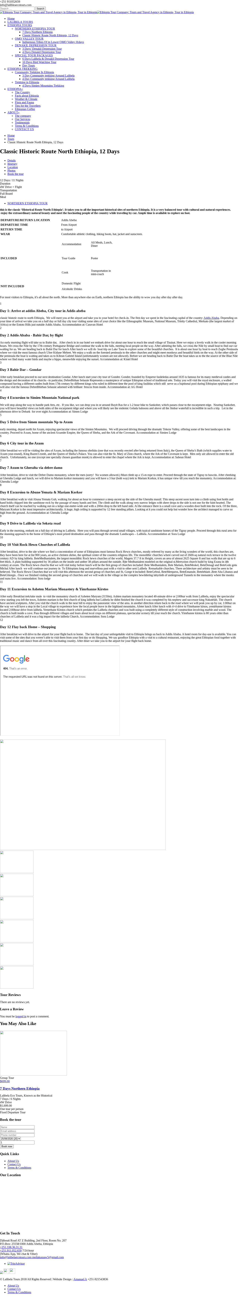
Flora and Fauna (24, 102)
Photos (11, 170)
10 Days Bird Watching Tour (39, 62)
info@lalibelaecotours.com (16, 1257)
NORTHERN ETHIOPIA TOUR (35, 28)
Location (12, 167)
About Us (13, 1161)
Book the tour (15, 173)
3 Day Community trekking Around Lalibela (48, 75)
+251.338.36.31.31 (11, 1247)
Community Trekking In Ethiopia (34, 72)
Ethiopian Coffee (25, 109)
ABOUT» (13, 112)
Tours (10, 138)
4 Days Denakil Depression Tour (41, 52)
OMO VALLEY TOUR (29, 38)
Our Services (22, 119)
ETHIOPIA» (15, 89)
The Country (22, 92)
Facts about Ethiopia (27, 95)
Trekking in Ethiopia (27, 82)
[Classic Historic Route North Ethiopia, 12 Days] (82, 849)
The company (23, 115)
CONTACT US (24, 129)
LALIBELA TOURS (20, 21)
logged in (20, 1016)
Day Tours (28, 65)
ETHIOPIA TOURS (19, 25)
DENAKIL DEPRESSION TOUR (36, 45)
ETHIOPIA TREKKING (22, 68)
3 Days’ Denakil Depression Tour (42, 48)
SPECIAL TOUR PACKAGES (34, 55)
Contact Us (14, 1164)
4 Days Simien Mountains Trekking (43, 85)
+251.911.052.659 (11, 1250)
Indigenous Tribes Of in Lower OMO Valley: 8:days (53, 42)
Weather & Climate (26, 99)
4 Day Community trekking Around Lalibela (48, 78)
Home (11, 18)
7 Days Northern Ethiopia (37, 32)
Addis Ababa (211, 317)
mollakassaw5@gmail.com (48, 1257)
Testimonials (22, 122)
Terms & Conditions (27, 125)
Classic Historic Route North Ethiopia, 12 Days (50, 35)
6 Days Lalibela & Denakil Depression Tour (48, 58)
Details (11, 160)
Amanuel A (80, 1279)
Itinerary (12, 163)
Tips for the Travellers (28, 105)
